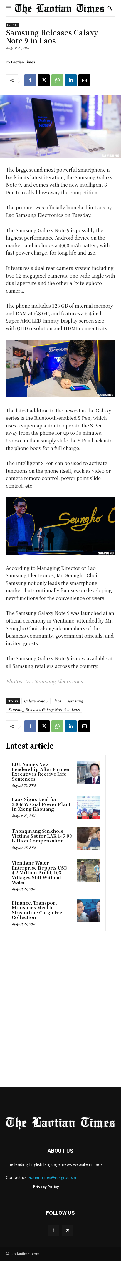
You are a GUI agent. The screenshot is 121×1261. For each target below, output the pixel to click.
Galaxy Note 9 (36, 700)
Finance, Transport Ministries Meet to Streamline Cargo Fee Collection (37, 910)
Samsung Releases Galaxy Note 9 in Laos (44, 709)
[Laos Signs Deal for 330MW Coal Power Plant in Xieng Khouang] (88, 807)
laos (57, 700)
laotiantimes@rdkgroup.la (52, 1177)
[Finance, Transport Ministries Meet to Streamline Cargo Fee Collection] (88, 910)
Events (12, 25)
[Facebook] (30, 80)
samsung (75, 700)
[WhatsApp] (57, 80)
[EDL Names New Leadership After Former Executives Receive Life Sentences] (88, 772)
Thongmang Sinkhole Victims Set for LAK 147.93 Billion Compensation (42, 836)
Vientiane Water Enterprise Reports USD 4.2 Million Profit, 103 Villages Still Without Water (40, 872)
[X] (44, 80)
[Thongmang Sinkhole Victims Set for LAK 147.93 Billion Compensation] (88, 838)
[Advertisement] (60, 1011)
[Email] (84, 80)
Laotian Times (23, 62)
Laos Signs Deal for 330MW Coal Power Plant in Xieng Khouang (41, 804)
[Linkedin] (71, 80)
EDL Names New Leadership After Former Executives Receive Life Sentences (41, 771)
